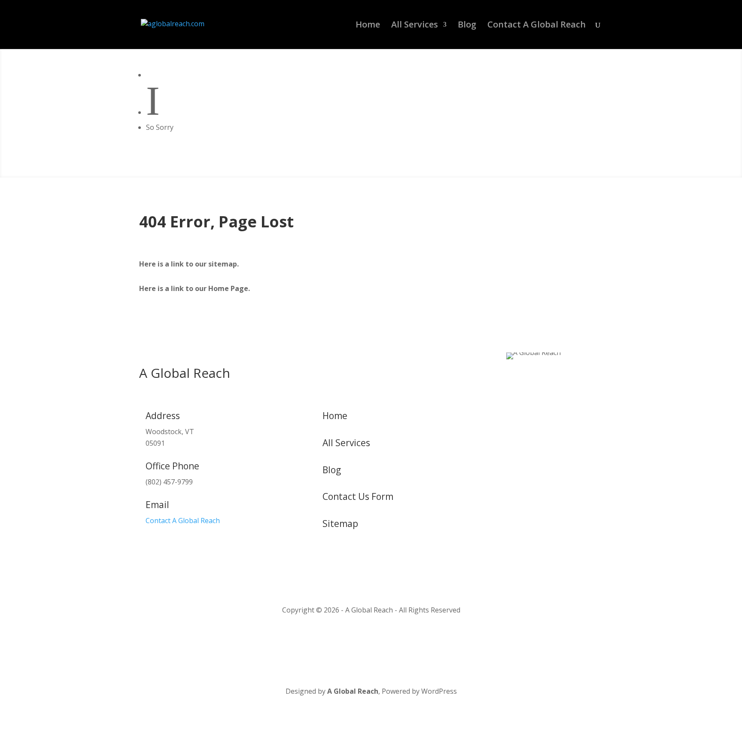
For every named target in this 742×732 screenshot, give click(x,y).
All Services (414, 25)
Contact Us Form (357, 496)
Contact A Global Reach (536, 25)
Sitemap (340, 524)
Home (368, 25)
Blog (467, 25)
